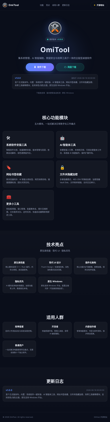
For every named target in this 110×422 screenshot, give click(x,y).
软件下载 (40, 67)
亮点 (48, 5)
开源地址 (99, 5)
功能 (42, 5)
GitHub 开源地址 (100, 417)
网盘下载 (70, 67)
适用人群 (56, 5)
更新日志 (66, 5)
